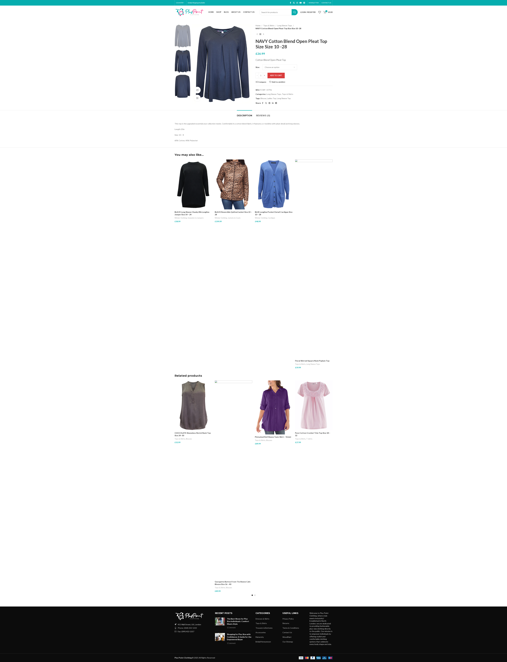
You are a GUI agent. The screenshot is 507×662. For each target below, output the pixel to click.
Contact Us (287, 632)
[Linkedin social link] (272, 103)
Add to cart (276, 75)
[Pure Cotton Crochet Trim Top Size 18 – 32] (314, 405)
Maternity (260, 637)
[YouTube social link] (300, 3)
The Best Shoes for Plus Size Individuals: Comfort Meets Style (238, 621)
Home (258, 25)
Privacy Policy (288, 619)
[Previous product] (257, 34)
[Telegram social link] (276, 103)
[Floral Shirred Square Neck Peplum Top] (314, 258)
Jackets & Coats (234, 218)
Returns (285, 623)
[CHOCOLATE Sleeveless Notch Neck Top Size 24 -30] (193, 405)
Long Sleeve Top (284, 98)
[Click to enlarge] (197, 98)
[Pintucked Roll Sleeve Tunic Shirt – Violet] (273, 407)
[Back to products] (260, 34)
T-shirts (309, 439)
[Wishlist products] (319, 12)
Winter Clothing (181, 218)
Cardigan (271, 218)
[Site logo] (189, 12)
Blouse (263, 98)
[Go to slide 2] (255, 595)
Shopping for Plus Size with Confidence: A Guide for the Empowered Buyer (239, 637)
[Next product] (263, 34)
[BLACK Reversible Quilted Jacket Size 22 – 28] (233, 184)
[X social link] (294, 3)
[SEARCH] (295, 12)
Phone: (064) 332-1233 (187, 628)
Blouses (189, 439)
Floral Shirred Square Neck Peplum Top (312, 361)
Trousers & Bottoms (264, 628)
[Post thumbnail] (220, 623)
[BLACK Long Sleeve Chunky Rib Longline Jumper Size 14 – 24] (193, 184)
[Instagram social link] (297, 3)
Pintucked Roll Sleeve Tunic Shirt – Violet (273, 437)
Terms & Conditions (290, 628)
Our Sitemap (287, 642)
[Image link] (189, 616)
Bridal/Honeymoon (263, 642)
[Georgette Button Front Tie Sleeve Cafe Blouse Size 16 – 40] (233, 479)
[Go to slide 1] (252, 595)
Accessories (261, 632)
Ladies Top (271, 98)
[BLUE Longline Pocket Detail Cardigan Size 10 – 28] (273, 184)
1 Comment (231, 628)
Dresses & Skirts (262, 619)
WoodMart (286, 637)
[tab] (244, 114)
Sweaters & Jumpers (196, 218)
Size (257, 67)
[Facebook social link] (290, 3)
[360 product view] (197, 90)
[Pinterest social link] (304, 3)
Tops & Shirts (269, 25)
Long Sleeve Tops (284, 25)
